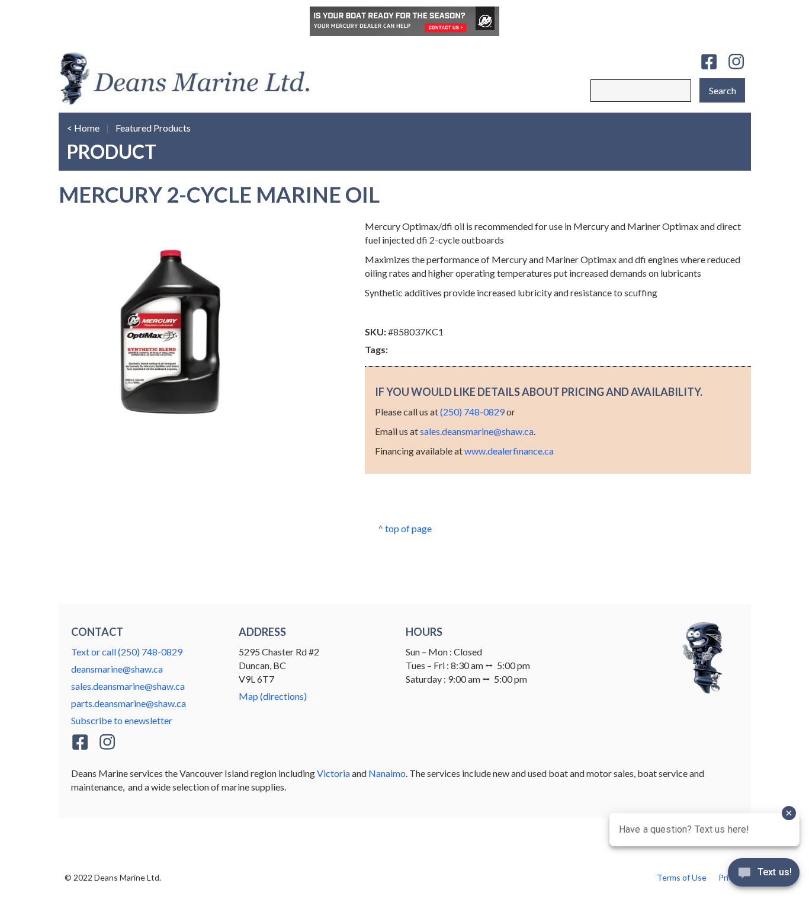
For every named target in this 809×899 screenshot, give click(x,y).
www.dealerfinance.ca (509, 450)
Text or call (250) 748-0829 (126, 651)
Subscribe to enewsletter (121, 720)
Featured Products (153, 127)
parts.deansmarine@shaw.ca (128, 703)
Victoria (333, 773)
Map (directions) (273, 696)
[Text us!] (763, 875)
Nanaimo (387, 773)
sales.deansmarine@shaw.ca (477, 431)
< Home (83, 127)
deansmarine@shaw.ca (117, 668)
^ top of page (405, 528)
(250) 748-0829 (472, 411)
